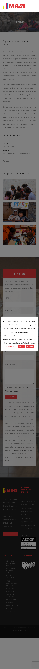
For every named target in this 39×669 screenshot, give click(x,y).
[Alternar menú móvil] (35, 6)
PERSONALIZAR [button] (11, 346)
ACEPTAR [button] (21, 347)
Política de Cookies (28, 343)
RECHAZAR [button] (30, 347)
